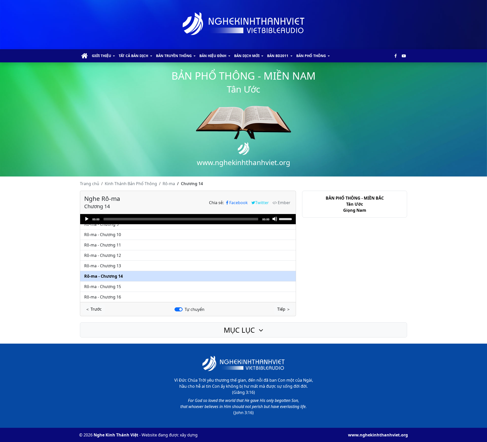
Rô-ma (169, 183)
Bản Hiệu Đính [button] (212, 55)
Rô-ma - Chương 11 (102, 245)
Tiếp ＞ (283, 309)
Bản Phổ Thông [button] (311, 55)
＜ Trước (93, 309)
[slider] (286, 218)
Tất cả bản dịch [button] (133, 55)
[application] (188, 219)
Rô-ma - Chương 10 (102, 234)
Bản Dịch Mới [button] (246, 55)
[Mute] (274, 219)
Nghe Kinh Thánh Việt (116, 435)
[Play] (86, 219)
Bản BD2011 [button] (277, 55)
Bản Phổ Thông (131, 183)
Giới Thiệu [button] (101, 55)
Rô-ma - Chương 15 (102, 286)
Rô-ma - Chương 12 (102, 255)
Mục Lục (240, 330)
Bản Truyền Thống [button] (174, 55)
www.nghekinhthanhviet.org (378, 435)
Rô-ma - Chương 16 (102, 297)
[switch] (179, 309)
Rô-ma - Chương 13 (102, 266)
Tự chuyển (194, 309)
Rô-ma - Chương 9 (101, 224)
